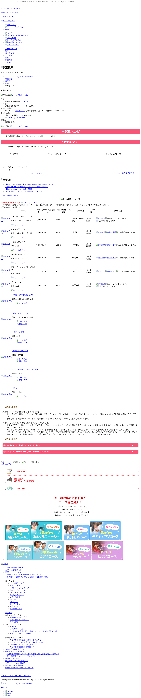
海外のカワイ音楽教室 (10, 12)
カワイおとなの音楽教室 (10, 8)
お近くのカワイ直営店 (33, 173)
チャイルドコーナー (18, 604)
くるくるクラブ (16, 597)
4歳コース (14, 602)
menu (7, 29)
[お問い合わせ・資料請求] (20, 95)
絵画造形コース (16, 609)
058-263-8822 (20, 111)
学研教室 (13, 627)
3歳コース (14, 599)
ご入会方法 (14, 622)
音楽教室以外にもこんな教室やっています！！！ (24, 191)
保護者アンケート (12, 658)
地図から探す (6, 464)
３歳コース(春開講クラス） (23, 295)
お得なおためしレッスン (19, 620)
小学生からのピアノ (20, 351)
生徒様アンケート (8, 17)
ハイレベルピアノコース (19, 588)
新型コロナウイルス (27, 574)
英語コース (14, 606)
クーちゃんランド (17, 595)
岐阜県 (8, 81)
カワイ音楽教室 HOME (14, 568)
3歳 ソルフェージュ (17, 592)
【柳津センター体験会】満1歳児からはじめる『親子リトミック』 (31, 184)
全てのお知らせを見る (10, 195)
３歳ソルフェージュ (20, 313)
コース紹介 (9, 53)
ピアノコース (15, 585)
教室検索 (8, 79)
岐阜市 (8, 83)
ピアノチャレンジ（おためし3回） (26, 369)
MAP (26, 101)
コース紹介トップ (17, 583)
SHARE (4, 687)
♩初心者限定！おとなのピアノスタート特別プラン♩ (26, 187)
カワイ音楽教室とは (13, 570)
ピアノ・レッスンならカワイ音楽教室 (16, 676)
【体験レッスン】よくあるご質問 (18, 189)
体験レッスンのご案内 (18, 617)
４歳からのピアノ (19, 332)
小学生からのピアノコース (20, 590)
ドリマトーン (17, 388)
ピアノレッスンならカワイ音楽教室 (19, 76)
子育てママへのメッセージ (20, 633)
